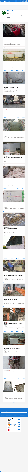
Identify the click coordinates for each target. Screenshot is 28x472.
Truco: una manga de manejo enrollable (10, 299)
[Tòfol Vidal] (9, 420)
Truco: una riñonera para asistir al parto (10, 371)
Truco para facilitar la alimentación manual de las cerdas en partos (13, 275)
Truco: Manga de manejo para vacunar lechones (11, 87)
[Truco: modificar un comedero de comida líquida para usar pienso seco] (14, 314)
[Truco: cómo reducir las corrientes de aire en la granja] (14, 242)
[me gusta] (3, 47)
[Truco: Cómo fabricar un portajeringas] (14, 30)
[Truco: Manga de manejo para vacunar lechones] (14, 78)
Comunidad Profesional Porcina (9, 1)
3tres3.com (8, 0)
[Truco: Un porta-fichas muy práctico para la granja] (14, 339)
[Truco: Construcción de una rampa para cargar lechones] (14, 55)
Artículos (14, 13)
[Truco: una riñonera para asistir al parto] (14, 362)
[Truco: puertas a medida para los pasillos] (14, 386)
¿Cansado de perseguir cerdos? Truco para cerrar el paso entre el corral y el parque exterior (13, 181)
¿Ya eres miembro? (14, 414)
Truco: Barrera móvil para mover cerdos (10, 110)
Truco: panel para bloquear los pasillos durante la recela (13, 134)
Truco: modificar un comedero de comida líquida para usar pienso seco (13, 324)
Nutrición (5, 322)
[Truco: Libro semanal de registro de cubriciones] (14, 196)
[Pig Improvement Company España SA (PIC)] (9, 430)
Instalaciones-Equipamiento (6, 156)
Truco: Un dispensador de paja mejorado (10, 228)
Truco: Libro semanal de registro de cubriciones (11, 205)
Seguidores (9, 13)
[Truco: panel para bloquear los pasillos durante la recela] (14, 125)
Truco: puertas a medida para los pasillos (10, 395)
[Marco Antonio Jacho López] (9, 423)
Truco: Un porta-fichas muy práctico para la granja (12, 348)
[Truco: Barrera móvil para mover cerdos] (14, 101)
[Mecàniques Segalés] (9, 425)
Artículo (6, 109)
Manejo (4, 109)
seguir (19, 424)
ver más (9, 17)
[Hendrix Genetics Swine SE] (9, 427)
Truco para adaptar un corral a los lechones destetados (13, 157)
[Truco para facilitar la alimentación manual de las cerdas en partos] (14, 266)
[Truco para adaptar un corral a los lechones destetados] (14, 148)
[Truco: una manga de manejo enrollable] (14, 290)
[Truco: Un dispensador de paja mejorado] (14, 219)
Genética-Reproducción (6, 370)
